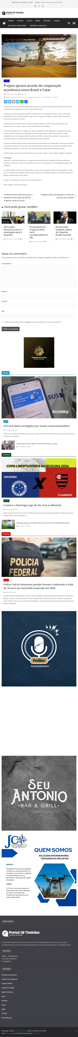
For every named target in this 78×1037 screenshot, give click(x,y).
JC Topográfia (6, 961)
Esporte (6, 501)
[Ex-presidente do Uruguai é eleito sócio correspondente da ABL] (39, 213)
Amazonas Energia (8, 988)
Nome (5, 291)
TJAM (3, 1009)
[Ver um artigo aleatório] (74, 23)
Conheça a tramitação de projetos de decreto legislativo (23, 180)
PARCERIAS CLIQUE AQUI (38, 26)
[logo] (21, 927)
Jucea (3, 996)
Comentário (7, 264)
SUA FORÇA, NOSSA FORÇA (17, 26)
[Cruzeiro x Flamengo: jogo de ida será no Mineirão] (39, 478)
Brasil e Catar (23, 97)
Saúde (5, 421)
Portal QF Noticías (47, 97)
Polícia (29, 21)
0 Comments (23, 94)
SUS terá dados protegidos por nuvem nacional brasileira (36, 426)
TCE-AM (4, 1013)
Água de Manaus (7, 992)
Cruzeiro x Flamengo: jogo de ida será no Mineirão (32, 505)
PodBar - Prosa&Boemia (10, 956)
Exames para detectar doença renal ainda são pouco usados (37, 444)
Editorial (47, 21)
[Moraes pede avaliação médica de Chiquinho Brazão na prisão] (65, 213)
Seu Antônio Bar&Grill (9, 959)
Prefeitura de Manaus (9, 975)
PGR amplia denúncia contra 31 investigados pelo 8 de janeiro (13, 231)
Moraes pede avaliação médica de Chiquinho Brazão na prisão (64, 231)
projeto (55, 97)
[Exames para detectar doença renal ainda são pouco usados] (8, 445)
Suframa (4, 1001)
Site (3, 311)
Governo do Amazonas (9, 979)
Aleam (4, 1005)
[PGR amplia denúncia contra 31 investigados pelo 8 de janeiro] (13, 213)
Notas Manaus (7, 1018)
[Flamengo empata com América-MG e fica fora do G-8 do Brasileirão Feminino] (8, 524)
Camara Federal (7, 983)
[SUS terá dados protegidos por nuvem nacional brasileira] (39, 397)
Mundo (57, 21)
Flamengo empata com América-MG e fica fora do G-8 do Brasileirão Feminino (42, 523)
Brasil (38, 21)
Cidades (11, 21)
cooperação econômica (34, 97)
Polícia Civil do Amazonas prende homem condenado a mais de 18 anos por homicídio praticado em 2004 (38, 586)
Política (20, 21)
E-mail (5, 301)
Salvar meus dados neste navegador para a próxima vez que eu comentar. (32, 322)
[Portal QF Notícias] (4, 23)
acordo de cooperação (11, 97)
